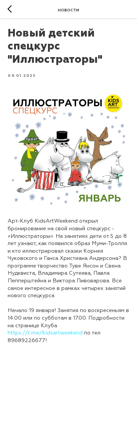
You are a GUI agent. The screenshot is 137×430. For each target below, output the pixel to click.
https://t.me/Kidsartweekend (45, 333)
